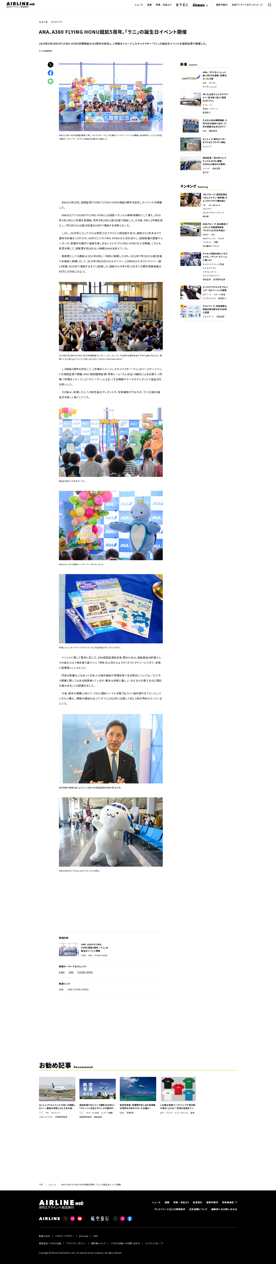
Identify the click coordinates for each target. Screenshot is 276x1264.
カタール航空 (219, 294)
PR (47, 1112)
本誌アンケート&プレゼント (245, 4)
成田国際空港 (85, 1117)
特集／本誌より (164, 4)
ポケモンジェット (210, 86)
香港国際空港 (219, 279)
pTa (162, 1112)
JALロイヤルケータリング (213, 212)
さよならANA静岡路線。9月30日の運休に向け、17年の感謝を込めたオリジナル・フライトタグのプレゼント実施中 (215, 123)
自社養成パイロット (211, 246)
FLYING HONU (101, 955)
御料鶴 (206, 216)
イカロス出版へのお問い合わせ (125, 1243)
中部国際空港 (61, 1117)
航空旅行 (207, 112)
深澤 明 (130, 1112)
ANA (90, 955)
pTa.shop (83, 1235)
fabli (122, 1112)
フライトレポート (210, 272)
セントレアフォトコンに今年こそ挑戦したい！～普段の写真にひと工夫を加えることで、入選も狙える (57, 1106)
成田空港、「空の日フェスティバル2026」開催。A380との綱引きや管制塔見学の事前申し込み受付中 (215, 161)
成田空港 (216, 168)
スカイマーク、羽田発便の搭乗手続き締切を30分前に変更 (215, 309)
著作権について (98, 1243)
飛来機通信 (228, 1202)
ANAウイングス (209, 238)
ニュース (138, 4)
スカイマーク (208, 316)
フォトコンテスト (46, 1117)
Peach (221, 238)
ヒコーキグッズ (181, 1112)
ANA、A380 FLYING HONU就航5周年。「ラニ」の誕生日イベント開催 (94, 947)
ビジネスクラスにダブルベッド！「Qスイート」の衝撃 (215, 288)
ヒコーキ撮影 (107, 1112)
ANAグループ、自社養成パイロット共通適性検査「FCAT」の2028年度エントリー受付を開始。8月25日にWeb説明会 (215, 227)
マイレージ (207, 105)
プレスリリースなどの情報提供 (169, 1209)
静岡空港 (213, 131)
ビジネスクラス (209, 268)
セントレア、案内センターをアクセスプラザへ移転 (214, 141)
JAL (204, 205)
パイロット (207, 242)
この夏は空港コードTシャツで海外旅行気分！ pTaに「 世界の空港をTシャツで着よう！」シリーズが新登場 (177, 1106)
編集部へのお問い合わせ (224, 1209)
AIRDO (206, 234)
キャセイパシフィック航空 (213, 264)
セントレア (207, 146)
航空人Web (44, 1235)
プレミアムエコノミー (212, 275)
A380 (83, 955)
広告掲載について (198, 1209)
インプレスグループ (154, 1243)
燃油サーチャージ (210, 108)
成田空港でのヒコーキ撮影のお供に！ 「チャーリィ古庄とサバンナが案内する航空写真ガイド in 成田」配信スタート (97, 1106)
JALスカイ (207, 208)
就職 (216, 242)
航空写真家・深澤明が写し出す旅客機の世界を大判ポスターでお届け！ (137, 1106)
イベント (206, 168)
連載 (149, 4)
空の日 (206, 172)
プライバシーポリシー (76, 1243)
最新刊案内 (222, 4)
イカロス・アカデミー (64, 1235)
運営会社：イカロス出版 (50, 1243)
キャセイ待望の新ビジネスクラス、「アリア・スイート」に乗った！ (215, 256)
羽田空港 (220, 316)
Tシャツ (169, 1112)
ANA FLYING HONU (78, 989)
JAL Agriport (214, 205)
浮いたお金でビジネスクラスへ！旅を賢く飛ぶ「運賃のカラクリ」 (215, 97)
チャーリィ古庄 (92, 1112)
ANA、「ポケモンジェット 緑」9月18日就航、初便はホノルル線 (215, 75)
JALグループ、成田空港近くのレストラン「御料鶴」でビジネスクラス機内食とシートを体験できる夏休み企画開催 (215, 197)
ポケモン (212, 83)
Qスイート (207, 294)
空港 (192, 1112)
